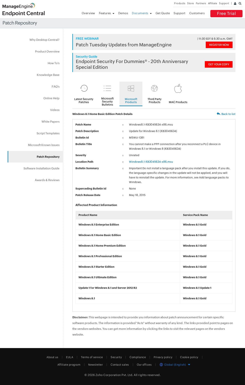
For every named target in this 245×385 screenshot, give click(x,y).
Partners (201, 3)
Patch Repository (48, 156)
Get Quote (163, 13)
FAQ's (56, 86)
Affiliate (212, 3)
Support (179, 13)
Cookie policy (189, 357)
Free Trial (226, 13)
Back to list (228, 114)
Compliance (138, 357)
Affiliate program (69, 364)
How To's (54, 63)
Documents (140, 13)
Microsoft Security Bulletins (107, 101)
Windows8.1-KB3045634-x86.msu (151, 161)
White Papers (51, 121)
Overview (88, 13)
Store (190, 3)
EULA (69, 357)
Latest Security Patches (83, 101)
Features (105, 13)
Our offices (144, 364)
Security (116, 357)
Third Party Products (155, 101)
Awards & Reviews (47, 180)
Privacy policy (163, 357)
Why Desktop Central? (44, 39)
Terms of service (92, 357)
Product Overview (47, 51)
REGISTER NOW (219, 44)
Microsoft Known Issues (44, 145)
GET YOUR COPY (218, 64)
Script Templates (48, 133)
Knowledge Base (48, 74)
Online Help (51, 98)
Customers (197, 13)
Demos (123, 13)
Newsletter (95, 364)
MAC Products (178, 102)
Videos (55, 110)
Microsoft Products (131, 101)
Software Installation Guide (42, 168)
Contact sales (120, 364)
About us (52, 357)
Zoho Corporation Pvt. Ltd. (114, 375)
